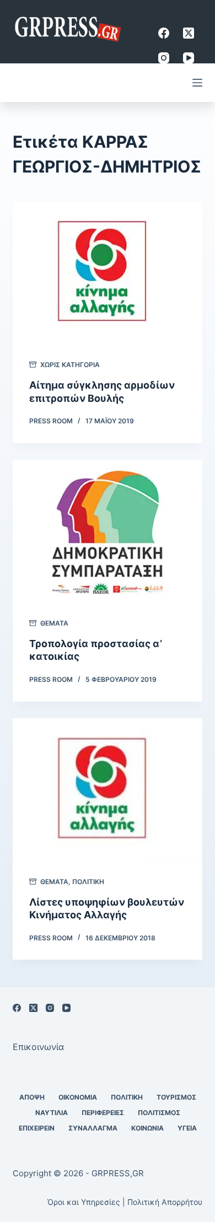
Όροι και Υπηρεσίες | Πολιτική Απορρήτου (124, 1202)
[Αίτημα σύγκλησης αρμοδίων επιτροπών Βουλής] (107, 272)
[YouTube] (188, 57)
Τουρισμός (176, 1097)
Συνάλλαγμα (92, 1128)
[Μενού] (197, 83)
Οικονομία (77, 1097)
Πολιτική (88, 882)
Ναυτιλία (51, 1112)
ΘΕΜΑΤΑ (54, 623)
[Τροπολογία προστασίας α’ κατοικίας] (107, 530)
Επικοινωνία (38, 1046)
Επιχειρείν (37, 1128)
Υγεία (187, 1128)
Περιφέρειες (103, 1112)
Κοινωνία (147, 1128)
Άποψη (32, 1097)
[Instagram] (163, 57)
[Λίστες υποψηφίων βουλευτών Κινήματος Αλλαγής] (107, 789)
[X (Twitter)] (188, 33)
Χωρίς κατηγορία (70, 364)
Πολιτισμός (159, 1112)
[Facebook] (163, 33)
